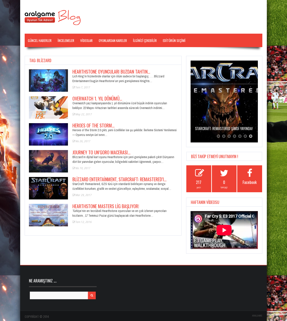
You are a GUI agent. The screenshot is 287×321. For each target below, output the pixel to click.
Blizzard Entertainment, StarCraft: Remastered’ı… (119, 179)
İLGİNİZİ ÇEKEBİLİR (145, 40)
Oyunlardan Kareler (113, 40)
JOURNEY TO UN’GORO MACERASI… (101, 152)
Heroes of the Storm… (93, 125)
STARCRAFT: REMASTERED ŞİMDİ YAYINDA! (224, 128)
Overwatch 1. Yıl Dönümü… (97, 98)
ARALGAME (257, 315)
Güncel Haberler (40, 40)
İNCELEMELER (66, 40)
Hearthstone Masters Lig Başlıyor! (105, 206)
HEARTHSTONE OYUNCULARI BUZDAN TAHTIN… (111, 71)
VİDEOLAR (86, 40)
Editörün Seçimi (174, 40)
